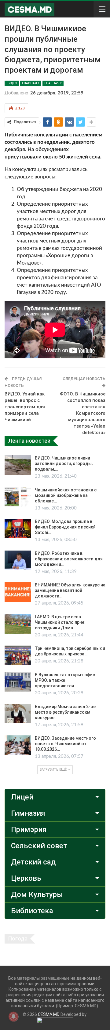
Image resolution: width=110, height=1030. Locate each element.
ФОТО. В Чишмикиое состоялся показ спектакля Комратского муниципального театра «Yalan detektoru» (82, 413)
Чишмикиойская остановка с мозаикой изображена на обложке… (66, 495)
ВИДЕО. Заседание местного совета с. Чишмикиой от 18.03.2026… (65, 744)
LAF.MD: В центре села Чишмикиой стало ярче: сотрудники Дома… (60, 622)
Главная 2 (53, 83)
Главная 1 (30, 83)
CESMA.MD (49, 1014)
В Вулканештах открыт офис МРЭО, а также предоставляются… (65, 680)
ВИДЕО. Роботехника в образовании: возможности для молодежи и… (69, 559)
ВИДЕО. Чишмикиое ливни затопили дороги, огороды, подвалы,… (64, 463)
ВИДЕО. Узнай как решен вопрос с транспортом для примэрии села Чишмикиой (25, 406)
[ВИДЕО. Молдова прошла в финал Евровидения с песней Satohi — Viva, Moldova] (18, 528)
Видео (11, 83)
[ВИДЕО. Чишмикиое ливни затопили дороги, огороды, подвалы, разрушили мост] (18, 465)
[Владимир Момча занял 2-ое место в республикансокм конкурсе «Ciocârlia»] (18, 713)
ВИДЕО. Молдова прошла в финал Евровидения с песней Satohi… (65, 527)
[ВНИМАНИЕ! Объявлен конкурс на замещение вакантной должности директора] (18, 592)
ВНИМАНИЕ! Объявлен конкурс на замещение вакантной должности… (70, 590)
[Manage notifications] (13, 1016)
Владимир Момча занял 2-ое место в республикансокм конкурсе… (65, 712)
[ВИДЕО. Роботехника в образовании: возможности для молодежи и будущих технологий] (18, 560)
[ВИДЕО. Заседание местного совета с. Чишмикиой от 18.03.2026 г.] (18, 745)
